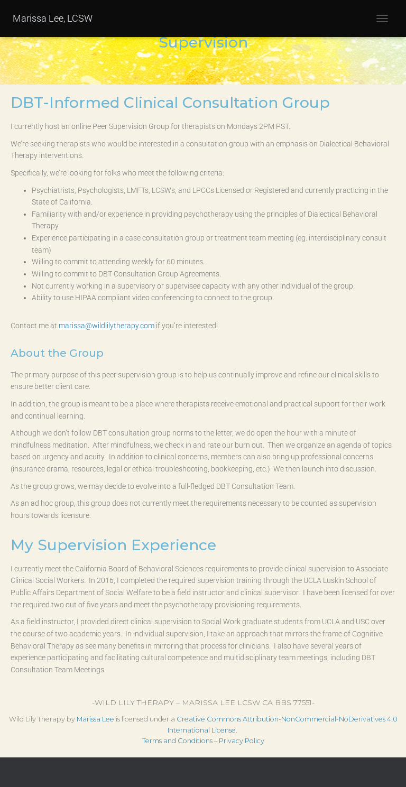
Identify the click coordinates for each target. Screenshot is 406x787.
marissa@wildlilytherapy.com (106, 325)
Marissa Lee (95, 719)
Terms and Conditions (177, 741)
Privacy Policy (241, 741)
